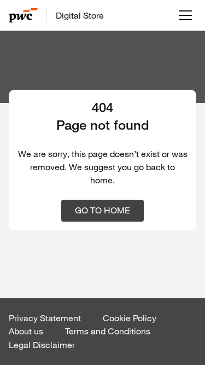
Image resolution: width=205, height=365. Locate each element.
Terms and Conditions (107, 331)
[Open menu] (185, 15)
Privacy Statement (45, 317)
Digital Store (80, 15)
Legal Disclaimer (42, 344)
